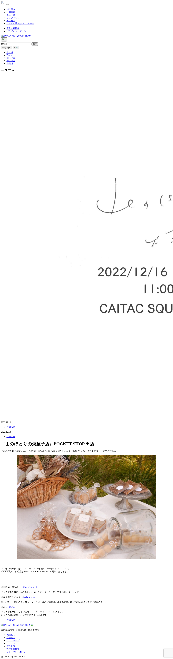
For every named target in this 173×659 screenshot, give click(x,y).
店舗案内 (10, 12)
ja (15, 48)
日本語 (9, 52)
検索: (3, 44)
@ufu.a (12, 607)
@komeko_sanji (30, 587)
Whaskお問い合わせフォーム (20, 23)
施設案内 (10, 9)
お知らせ (10, 427)
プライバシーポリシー (17, 31)
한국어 (9, 63)
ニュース (10, 15)
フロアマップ (12, 18)
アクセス (10, 20)
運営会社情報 (12, 28)
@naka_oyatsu (28, 597)
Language (6, 48)
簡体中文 (10, 58)
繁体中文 (10, 60)
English (9, 55)
